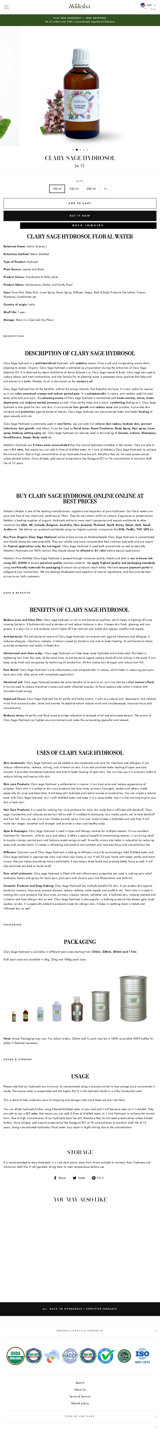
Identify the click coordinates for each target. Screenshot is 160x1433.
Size (79, 181)
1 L (105, 189)
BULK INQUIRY (88, 225)
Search (80, 1383)
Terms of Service (80, 1396)
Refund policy (80, 1403)
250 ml (74, 189)
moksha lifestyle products (80, 1330)
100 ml (57, 189)
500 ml (91, 189)
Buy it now (80, 215)
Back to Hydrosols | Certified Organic (83, 1308)
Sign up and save (80, 1416)
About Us (80, 1389)
